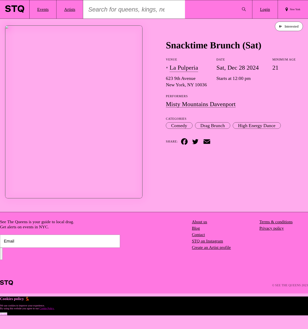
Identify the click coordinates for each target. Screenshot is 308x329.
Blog (196, 228)
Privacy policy (271, 228)
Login (265, 9)
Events (43, 9)
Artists (69, 9)
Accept (3, 314)
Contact (198, 234)
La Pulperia (184, 67)
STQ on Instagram (207, 241)
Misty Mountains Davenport (201, 104)
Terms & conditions (276, 221)
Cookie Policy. (46, 308)
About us (199, 221)
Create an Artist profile (211, 247)
